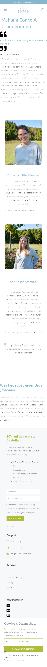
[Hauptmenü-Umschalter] (5, 9)
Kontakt (5, 641)
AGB (4, 652)
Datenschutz (7, 647)
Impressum (7, 657)
